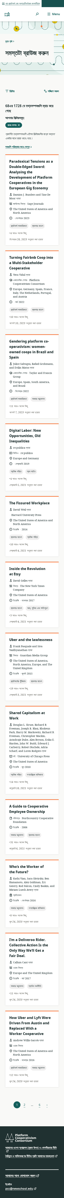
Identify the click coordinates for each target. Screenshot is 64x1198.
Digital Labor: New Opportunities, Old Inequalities (25, 436)
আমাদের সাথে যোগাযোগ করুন (20, 1175)
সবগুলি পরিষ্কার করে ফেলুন (17, 146)
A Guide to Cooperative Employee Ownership (28, 809)
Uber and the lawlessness (30, 639)
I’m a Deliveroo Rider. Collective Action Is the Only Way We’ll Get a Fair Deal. (28, 947)
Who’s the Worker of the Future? (26, 869)
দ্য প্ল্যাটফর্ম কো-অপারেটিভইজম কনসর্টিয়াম (22, 4)
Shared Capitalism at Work (27, 715)
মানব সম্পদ (14, 125)
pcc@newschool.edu (19, 1188)
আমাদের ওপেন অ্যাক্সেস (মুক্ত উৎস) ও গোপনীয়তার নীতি (31, 1148)
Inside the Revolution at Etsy (27, 571)
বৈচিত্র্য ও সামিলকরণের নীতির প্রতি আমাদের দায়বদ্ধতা (29, 1156)
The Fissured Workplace (29, 503)
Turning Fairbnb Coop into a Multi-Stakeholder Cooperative (31, 263)
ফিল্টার (11, 91)
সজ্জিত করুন (53, 91)
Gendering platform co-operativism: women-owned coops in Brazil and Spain (31, 349)
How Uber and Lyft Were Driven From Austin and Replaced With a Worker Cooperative (30, 1025)
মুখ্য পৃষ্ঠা (8, 41)
